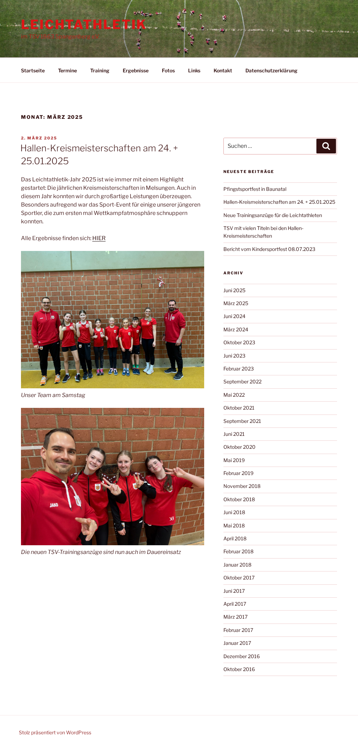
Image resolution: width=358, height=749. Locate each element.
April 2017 (234, 604)
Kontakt (223, 70)
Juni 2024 (234, 316)
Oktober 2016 (239, 669)
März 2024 (235, 329)
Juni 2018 (234, 512)
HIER (99, 238)
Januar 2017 (237, 643)
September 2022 (242, 381)
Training (99, 70)
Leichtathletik (84, 24)
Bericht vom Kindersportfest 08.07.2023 (269, 249)
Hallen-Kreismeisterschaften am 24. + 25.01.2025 (279, 202)
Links (194, 70)
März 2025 (235, 303)
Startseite (33, 70)
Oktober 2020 (239, 447)
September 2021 (242, 421)
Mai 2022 (234, 395)
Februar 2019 (238, 473)
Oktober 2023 (239, 342)
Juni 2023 (234, 356)
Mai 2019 (234, 460)
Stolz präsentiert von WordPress (55, 732)
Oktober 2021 (239, 408)
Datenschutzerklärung (271, 70)
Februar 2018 (238, 551)
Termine (67, 70)
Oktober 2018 (239, 499)
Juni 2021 (234, 434)
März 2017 (235, 617)
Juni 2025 (234, 290)
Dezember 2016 (241, 656)
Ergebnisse (136, 70)
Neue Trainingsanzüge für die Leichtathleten (272, 215)
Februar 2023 (238, 369)
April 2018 (234, 538)
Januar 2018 (237, 565)
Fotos (168, 70)
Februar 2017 (238, 630)
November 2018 (241, 486)
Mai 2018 (234, 525)
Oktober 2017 (239, 578)
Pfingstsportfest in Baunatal (254, 189)
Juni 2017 (234, 591)
